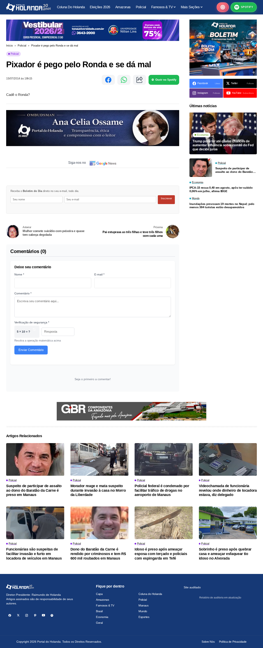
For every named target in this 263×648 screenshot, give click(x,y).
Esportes (143, 617)
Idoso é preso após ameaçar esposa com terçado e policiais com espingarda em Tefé (161, 553)
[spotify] (51, 615)
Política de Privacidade (233, 641)
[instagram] (26, 615)
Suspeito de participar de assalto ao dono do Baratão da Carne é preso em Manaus (235, 170)
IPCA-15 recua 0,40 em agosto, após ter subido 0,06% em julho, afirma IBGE (221, 189)
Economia (102, 617)
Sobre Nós (208, 641)
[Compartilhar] (139, 80)
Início (9, 45)
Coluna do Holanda (150, 594)
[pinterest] (35, 615)
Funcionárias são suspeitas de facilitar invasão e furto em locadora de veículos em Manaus (34, 553)
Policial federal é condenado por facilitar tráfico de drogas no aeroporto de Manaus (162, 490)
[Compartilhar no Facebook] (108, 80)
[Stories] (223, 7)
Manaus (143, 605)
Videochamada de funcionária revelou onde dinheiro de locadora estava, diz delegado (228, 490)
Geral (99, 622)
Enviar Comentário (31, 350)
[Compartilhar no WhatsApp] (123, 80)
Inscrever (166, 198)
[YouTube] (43, 615)
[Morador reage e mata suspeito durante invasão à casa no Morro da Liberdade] (99, 459)
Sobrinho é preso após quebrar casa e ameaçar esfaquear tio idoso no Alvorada (225, 553)
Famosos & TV (105, 605)
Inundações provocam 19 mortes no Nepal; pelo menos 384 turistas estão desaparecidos (221, 205)
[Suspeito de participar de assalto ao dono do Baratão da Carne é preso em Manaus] (200, 167)
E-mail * (99, 274)
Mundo (142, 611)
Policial (22, 45)
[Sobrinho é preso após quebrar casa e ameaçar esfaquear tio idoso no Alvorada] (228, 522)
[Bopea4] (28, 7)
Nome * (19, 274)
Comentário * (22, 293)
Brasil (99, 611)
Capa (99, 594)
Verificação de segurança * (31, 322)
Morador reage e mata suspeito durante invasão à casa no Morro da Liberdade (98, 490)
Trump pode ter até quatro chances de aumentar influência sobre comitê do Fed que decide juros (223, 145)
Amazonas (102, 599)
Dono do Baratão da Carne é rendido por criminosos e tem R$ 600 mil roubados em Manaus (98, 553)
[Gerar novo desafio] (34, 331)
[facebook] (9, 615)
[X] (18, 615)
